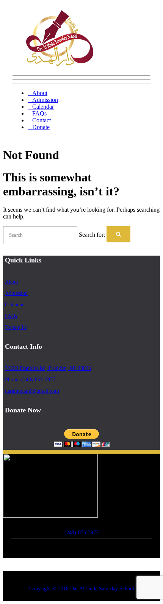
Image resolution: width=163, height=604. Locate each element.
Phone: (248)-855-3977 (30, 379)
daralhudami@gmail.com (32, 391)
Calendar (43, 106)
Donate (41, 127)
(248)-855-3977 (81, 532)
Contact (41, 120)
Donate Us (16, 327)
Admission (45, 100)
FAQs (39, 113)
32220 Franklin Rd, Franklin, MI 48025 (48, 368)
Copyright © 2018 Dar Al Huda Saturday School (81, 589)
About (39, 93)
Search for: (92, 234)
